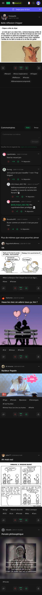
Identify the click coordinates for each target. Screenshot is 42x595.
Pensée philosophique (12, 534)
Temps (36, 128)
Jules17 (8, 455)
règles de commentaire (28, 147)
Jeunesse (23, 400)
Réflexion (16, 77)
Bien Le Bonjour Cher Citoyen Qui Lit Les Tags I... (21, 278)
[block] (39, 17)
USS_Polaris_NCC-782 (19, 184)
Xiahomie (9, 298)
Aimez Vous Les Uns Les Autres (15, 408)
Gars (34, 513)
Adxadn (8, 530)
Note (27, 128)
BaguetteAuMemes (12, 243)
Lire (11, 513)
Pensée (26, 77)
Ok (3, 247)
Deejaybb (12, 16)
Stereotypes (34, 400)
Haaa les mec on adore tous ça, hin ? (20, 302)
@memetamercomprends (21, 81)
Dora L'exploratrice (21, 74)
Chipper (34, 74)
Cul (5, 350)
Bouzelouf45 (11, 219)
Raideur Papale (9, 370)
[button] (34, 3)
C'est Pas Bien (8, 404)
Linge (6, 510)
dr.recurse (9, 366)
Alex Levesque (32, 510)
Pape (5, 400)
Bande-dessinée (17, 510)
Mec (27, 513)
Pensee (13, 281)
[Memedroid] (8, 3)
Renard (8, 74)
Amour (12, 350)
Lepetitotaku (11, 154)
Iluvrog (9, 169)
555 (5, 513)
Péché (32, 408)
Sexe (5, 281)
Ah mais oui (7, 459)
